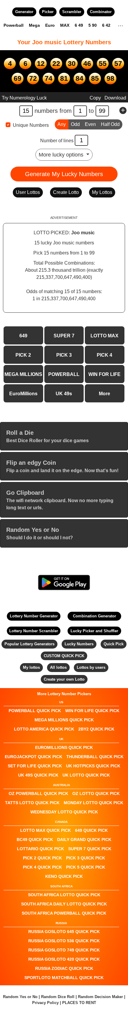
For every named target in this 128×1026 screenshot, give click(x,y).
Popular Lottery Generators (29, 644)
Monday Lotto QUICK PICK (93, 802)
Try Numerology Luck (24, 97)
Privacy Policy (45, 1002)
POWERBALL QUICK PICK (35, 710)
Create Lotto (66, 192)
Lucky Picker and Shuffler (94, 631)
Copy (95, 97)
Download (115, 97)
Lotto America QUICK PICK (44, 729)
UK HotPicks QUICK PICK (93, 765)
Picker (48, 12)
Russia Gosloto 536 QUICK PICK (64, 940)
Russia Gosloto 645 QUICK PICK (64, 931)
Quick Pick (114, 644)
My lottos (31, 667)
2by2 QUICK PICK (96, 729)
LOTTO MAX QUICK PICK (45, 830)
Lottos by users (91, 667)
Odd (75, 124)
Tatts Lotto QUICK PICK (32, 802)
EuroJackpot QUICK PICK (33, 756)
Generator (24, 12)
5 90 (92, 25)
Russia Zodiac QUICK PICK (64, 968)
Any (61, 124)
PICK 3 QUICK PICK (85, 858)
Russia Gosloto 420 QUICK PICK (64, 959)
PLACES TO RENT (79, 1002)
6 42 (106, 25)
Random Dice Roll (58, 997)
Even (90, 124)
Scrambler (71, 12)
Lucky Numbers (79, 644)
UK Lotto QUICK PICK (86, 775)
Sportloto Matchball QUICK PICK (64, 977)
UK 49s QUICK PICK (38, 775)
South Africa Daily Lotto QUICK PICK (64, 904)
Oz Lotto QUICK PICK (96, 793)
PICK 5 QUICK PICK (85, 867)
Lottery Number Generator (34, 616)
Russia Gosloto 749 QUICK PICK (64, 950)
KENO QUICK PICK (64, 876)
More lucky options (62, 155)
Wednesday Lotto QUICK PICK (64, 812)
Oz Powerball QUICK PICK (38, 793)
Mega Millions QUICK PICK (64, 719)
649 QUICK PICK (91, 830)
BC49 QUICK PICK (35, 839)
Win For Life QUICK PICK (92, 710)
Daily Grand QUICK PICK (84, 839)
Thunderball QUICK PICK (95, 756)
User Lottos (28, 192)
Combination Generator (94, 616)
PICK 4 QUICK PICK (42, 867)
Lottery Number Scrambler (33, 631)
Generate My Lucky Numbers (64, 174)
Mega (34, 25)
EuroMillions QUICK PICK (64, 747)
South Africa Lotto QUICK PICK (64, 894)
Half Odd (110, 124)
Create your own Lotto (64, 679)
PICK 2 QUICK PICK (42, 858)
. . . (120, 25)
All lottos (58, 667)
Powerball (14, 25)
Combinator (101, 12)
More (104, 393)
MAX (64, 25)
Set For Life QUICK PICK (35, 765)
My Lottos (102, 192)
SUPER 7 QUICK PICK (89, 848)
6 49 (79, 25)
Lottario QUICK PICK (40, 848)
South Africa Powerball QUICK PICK (64, 913)
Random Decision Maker (100, 997)
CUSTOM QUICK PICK (64, 656)
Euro (50, 25)
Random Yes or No (20, 997)
